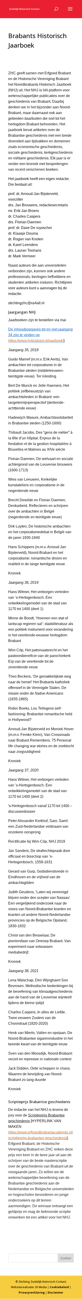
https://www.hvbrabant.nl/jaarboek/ (36, 341)
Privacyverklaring (32, 1292)
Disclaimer (55, 1292)
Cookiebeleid (59, 1287)
